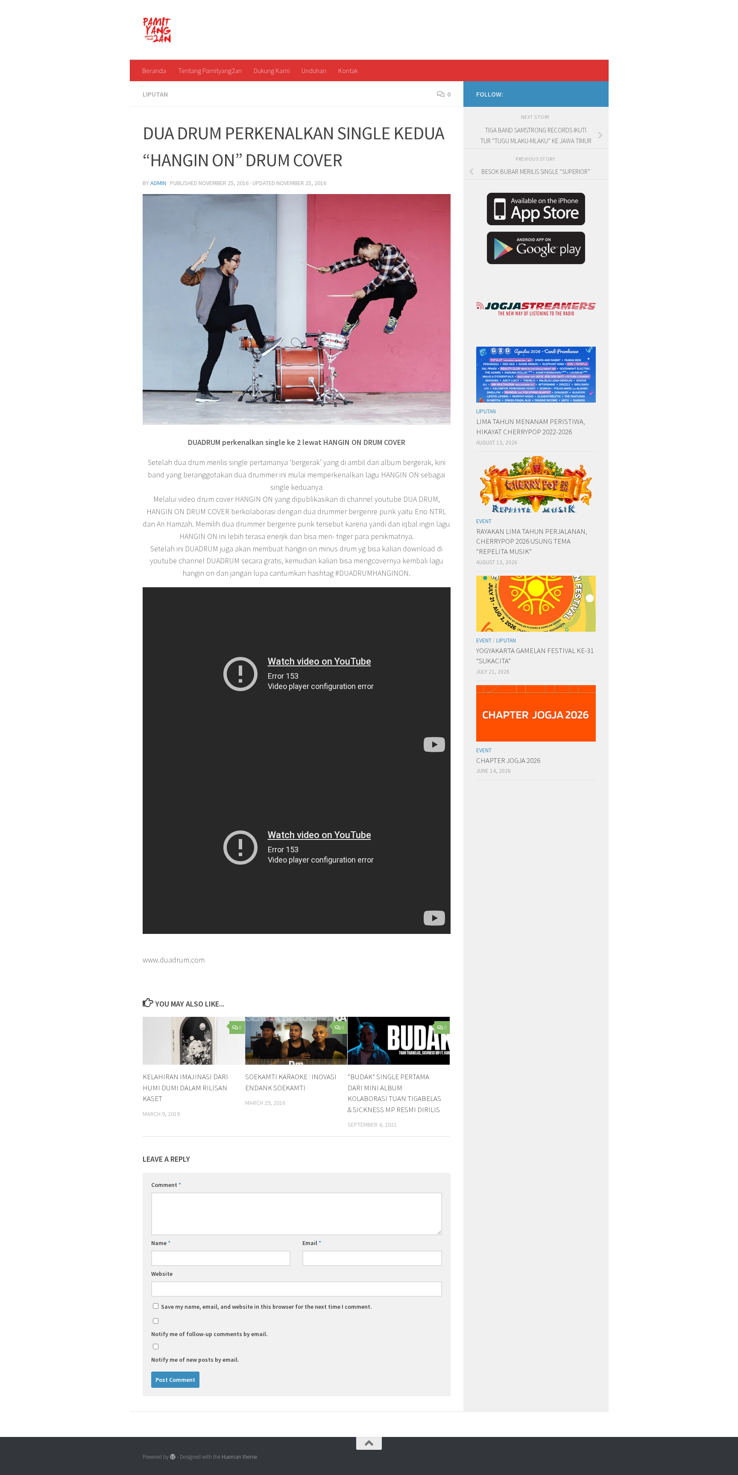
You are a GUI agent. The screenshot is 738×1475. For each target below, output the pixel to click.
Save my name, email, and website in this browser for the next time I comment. (266, 1306)
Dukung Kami (272, 70)
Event (484, 521)
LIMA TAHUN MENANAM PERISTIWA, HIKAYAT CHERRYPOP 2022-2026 (530, 426)
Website (162, 1274)
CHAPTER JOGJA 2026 (508, 760)
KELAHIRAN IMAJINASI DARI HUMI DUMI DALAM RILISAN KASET (185, 1087)
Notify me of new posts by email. (195, 1359)
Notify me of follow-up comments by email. (209, 1334)
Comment (166, 1185)
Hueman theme (239, 1456)
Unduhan (314, 70)
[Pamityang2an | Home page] (157, 30)
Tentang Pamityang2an (210, 70)
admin (158, 183)
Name (160, 1243)
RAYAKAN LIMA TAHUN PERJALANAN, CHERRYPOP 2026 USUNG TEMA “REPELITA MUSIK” (531, 541)
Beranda (154, 70)
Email (311, 1243)
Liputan (155, 94)
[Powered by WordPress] (173, 1457)
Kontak (348, 70)
